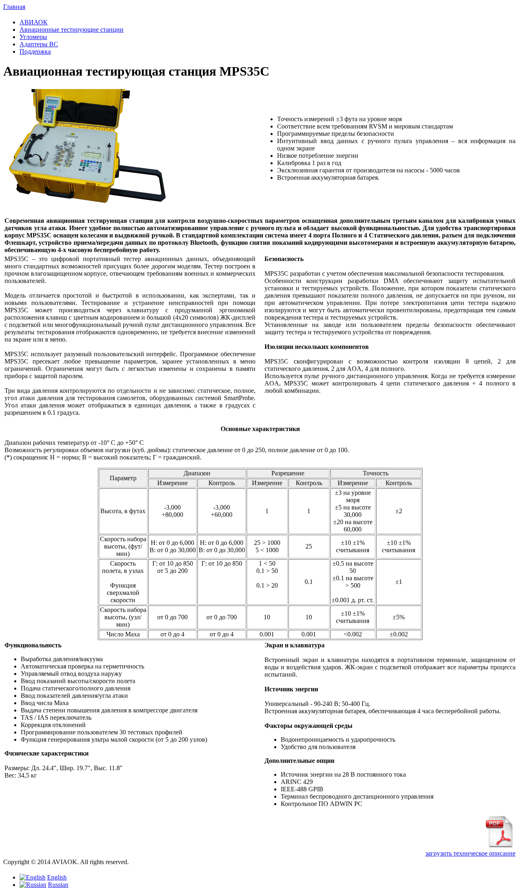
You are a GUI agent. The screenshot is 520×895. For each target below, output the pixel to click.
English (57, 877)
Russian (58, 884)
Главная (14, 6)
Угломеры (33, 36)
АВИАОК (34, 22)
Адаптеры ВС (39, 44)
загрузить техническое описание (470, 853)
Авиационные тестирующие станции (72, 29)
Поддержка (35, 51)
